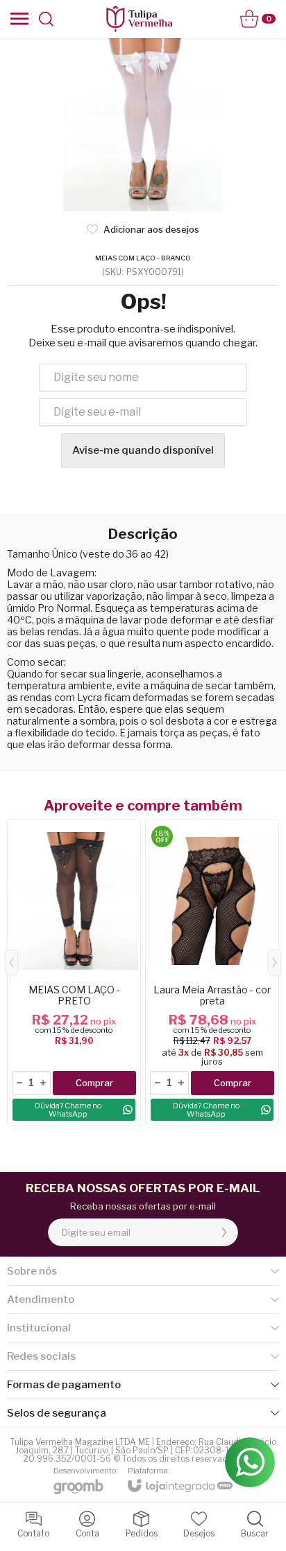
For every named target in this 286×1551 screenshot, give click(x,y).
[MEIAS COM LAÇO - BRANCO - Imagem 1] (143, 124)
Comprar (94, 1082)
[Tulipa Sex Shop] (138, 19)
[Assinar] (224, 1232)
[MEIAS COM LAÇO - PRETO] (74, 973)
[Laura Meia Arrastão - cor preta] (212, 973)
